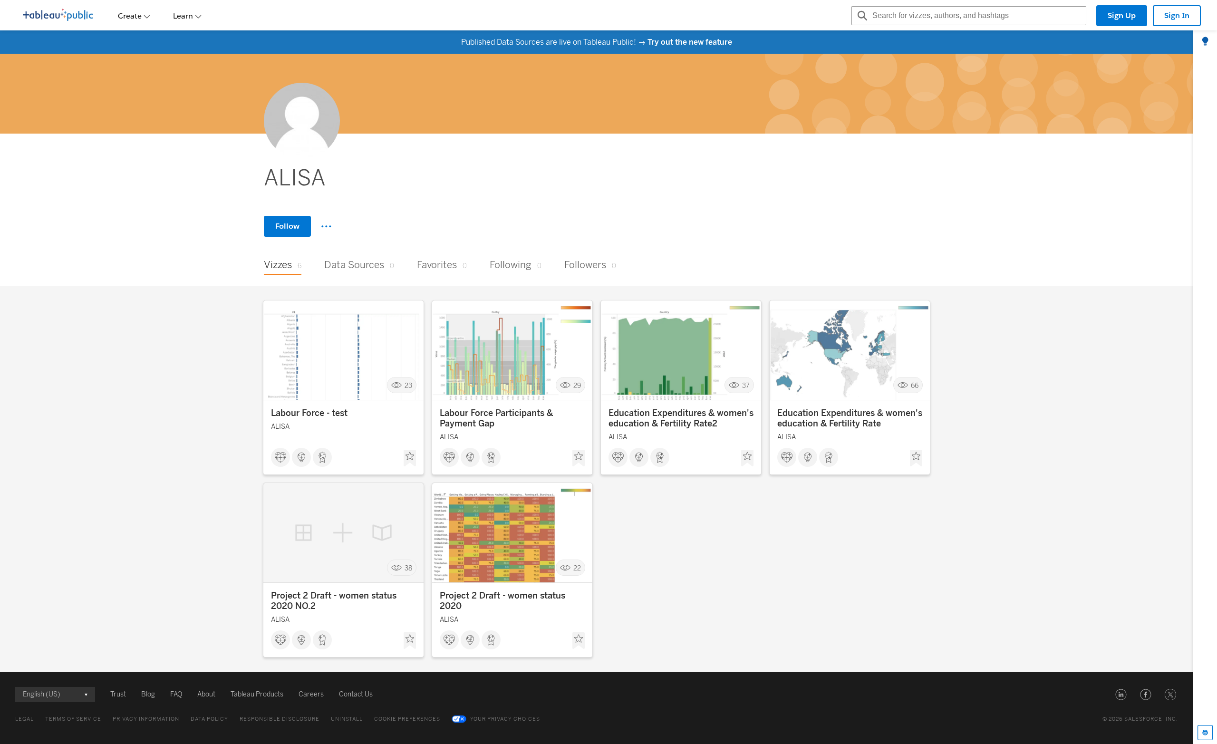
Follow (287, 226)
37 (746, 385)
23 (408, 385)
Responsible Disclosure (279, 719)
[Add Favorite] (410, 458)
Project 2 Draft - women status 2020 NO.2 (333, 600)
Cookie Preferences (407, 719)
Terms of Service (73, 719)
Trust (118, 694)
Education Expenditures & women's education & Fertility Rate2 (680, 418)
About (206, 694)
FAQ (176, 694)
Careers (311, 694)
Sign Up (1122, 15)
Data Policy (209, 719)
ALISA (280, 427)
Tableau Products (257, 694)
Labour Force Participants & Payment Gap (496, 418)
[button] (1121, 694)
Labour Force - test (309, 413)
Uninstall (347, 719)
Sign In (1176, 15)
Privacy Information (146, 719)
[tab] (1205, 41)
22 (577, 568)
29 (577, 385)
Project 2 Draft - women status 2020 (502, 600)
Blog (148, 694)
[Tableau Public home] (58, 16)
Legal (24, 719)
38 (408, 568)
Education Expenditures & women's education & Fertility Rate (849, 418)
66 (914, 385)
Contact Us (356, 694)
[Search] (860, 15)
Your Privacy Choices (505, 719)
